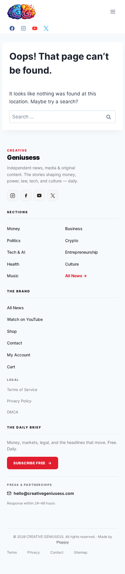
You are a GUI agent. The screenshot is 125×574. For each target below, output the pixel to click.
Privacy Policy (19, 401)
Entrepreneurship (81, 252)
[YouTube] (35, 28)
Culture (72, 264)
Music (13, 275)
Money (13, 228)
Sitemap (80, 552)
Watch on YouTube (25, 319)
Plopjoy (62, 542)
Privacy (33, 552)
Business (74, 228)
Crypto (71, 240)
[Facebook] (12, 28)
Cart (11, 366)
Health (13, 264)
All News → (76, 275)
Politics (14, 240)
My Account (18, 354)
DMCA (12, 412)
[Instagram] (23, 28)
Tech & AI (16, 252)
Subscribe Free (29, 463)
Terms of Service (22, 389)
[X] (46, 28)
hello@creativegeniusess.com (44, 493)
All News (15, 307)
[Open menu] (112, 11)
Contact (14, 342)
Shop (12, 331)
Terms (12, 552)
